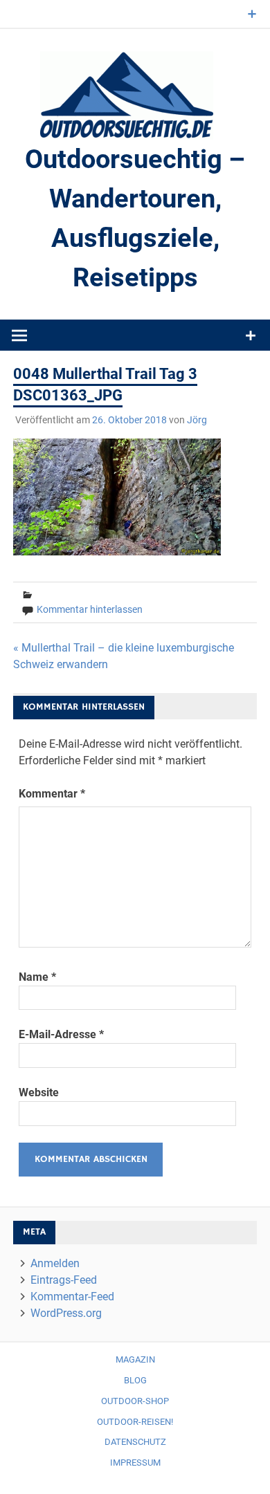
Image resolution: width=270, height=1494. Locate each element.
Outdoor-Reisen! (135, 1422)
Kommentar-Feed (72, 1296)
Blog (135, 1380)
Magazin (135, 1359)
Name (37, 977)
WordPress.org (66, 1313)
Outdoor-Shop (135, 1401)
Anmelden (55, 1263)
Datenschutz (135, 1442)
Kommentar (52, 793)
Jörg (197, 419)
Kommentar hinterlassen (90, 609)
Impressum (135, 1462)
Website (39, 1092)
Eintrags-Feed (63, 1279)
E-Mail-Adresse (61, 1034)
